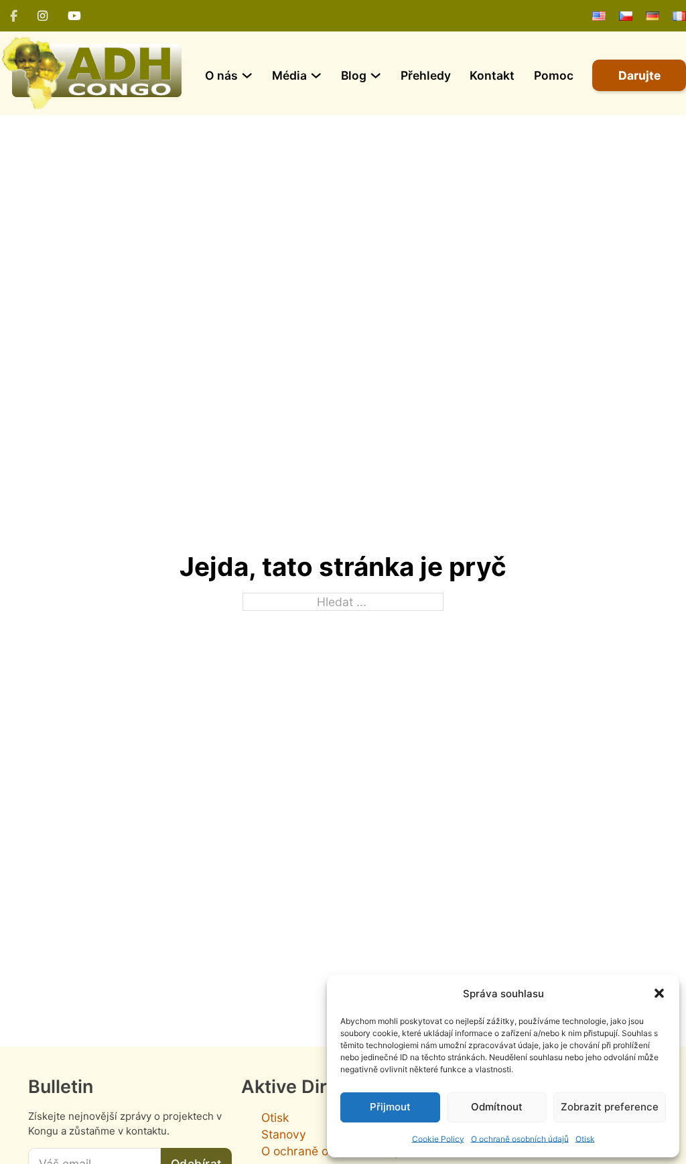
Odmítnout (497, 1106)
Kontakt (492, 75)
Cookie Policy (438, 1139)
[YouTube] (74, 15)
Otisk (585, 1139)
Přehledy (426, 75)
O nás (221, 75)
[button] (659, 993)
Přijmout (390, 1106)
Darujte (639, 75)
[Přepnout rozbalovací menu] (247, 75)
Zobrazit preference (610, 1106)
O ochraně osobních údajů (520, 1139)
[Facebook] (13, 15)
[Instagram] (42, 15)
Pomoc (553, 75)
